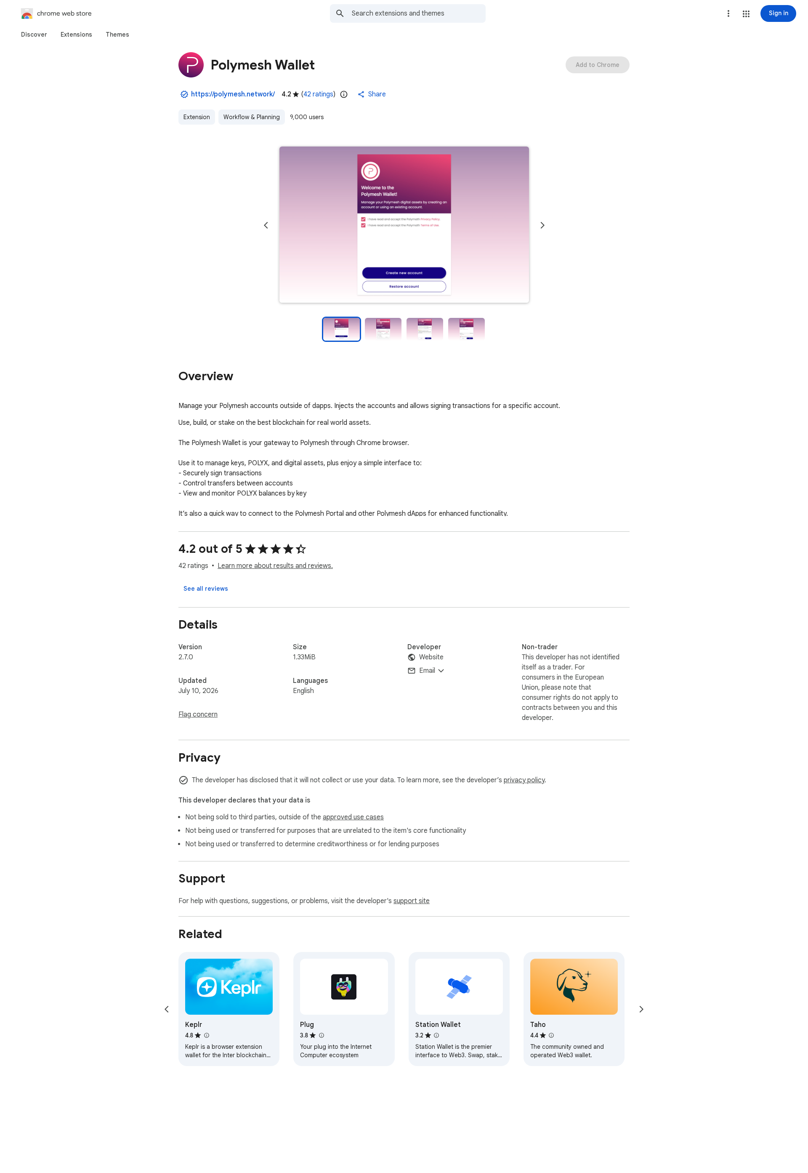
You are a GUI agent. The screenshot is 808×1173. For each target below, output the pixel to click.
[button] (746, 13)
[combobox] (419, 13)
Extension (196, 117)
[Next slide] (542, 225)
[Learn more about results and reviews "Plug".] (321, 1035)
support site (411, 901)
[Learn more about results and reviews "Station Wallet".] (436, 1035)
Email (427, 670)
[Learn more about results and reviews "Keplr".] (206, 1035)
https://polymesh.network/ (233, 94)
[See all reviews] (205, 589)
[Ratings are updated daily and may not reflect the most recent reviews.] (343, 94)
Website (431, 657)
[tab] (34, 34)
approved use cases (353, 817)
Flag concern (198, 714)
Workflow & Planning (251, 117)
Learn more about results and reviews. (275, 566)
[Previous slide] (266, 225)
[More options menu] (728, 13)
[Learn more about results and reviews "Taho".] (551, 1035)
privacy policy (524, 780)
